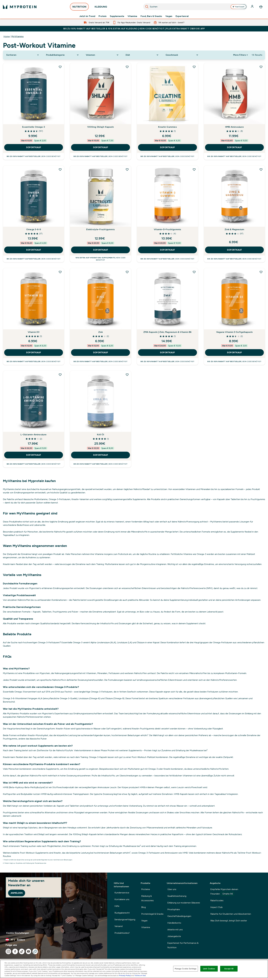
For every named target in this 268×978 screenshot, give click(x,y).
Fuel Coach (239, 7)
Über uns (171, 889)
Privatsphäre (173, 909)
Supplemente (117, 16)
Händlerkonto (174, 923)
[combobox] (195, 6)
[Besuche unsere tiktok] (22, 951)
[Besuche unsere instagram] (8, 951)
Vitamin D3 (34, 332)
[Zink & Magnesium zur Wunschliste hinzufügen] (261, 169)
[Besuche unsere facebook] (15, 951)
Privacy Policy (125, 975)
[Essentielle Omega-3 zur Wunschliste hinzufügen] (60, 67)
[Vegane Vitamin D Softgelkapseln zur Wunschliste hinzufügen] (261, 272)
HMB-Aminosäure (234, 127)
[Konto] (252, 7)
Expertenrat (182, 16)
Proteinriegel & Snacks (152, 914)
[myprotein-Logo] (19, 6)
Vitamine (132, 16)
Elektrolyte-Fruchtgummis (100, 229)
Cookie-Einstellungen (17, 933)
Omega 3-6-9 (33, 229)
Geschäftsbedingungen (179, 916)
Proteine (145, 889)
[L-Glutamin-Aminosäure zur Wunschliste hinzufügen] (60, 374)
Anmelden (17, 893)
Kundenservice (121, 892)
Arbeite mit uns (175, 929)
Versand (118, 926)
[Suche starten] (147, 6)
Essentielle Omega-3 (33, 127)
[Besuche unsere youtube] (28, 951)
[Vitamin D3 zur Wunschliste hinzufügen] (60, 272)
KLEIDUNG (101, 6)
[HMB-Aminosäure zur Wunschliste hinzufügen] (261, 67)
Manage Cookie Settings (185, 969)
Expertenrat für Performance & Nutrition (182, 945)
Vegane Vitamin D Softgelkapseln (234, 332)
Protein (103, 16)
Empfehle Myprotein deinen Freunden (224, 891)
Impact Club (216, 907)
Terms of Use (140, 975)
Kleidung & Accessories (147, 898)
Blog (143, 907)
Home (6, 36)
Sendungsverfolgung (124, 919)
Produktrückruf (122, 933)
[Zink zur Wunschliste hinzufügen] (127, 272)
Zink (100, 332)
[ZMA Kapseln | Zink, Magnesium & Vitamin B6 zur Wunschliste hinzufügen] (194, 272)
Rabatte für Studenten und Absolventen (230, 914)
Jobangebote (174, 936)
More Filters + (240, 55)
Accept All (228, 969)
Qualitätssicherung (176, 896)
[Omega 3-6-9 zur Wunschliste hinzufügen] (60, 169)
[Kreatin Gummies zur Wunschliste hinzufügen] (194, 67)
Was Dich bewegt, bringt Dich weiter (228, 920)
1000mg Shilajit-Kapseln (100, 127)
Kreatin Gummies (167, 127)
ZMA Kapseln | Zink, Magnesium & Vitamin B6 (167, 332)
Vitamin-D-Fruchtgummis (167, 229)
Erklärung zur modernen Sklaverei (183, 903)
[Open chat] (35, 951)
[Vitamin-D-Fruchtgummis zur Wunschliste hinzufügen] (194, 169)
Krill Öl (100, 434)
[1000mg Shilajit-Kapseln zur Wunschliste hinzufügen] (127, 67)
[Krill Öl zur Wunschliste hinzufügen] (127, 374)
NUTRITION (79, 6)
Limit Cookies (209, 969)
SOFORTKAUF (33, 147)
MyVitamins (17, 36)
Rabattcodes (216, 900)
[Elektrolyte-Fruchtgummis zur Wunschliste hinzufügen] (127, 169)
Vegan (168, 16)
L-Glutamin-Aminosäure (33, 434)
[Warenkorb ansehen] (261, 6)
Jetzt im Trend (87, 16)
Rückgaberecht (122, 913)
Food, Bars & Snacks (151, 16)
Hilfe (116, 906)
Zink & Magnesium (234, 229)
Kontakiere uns (121, 899)
